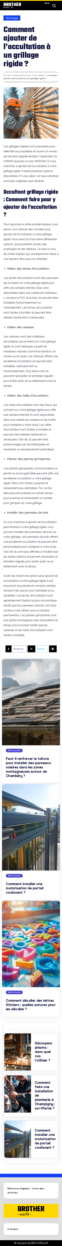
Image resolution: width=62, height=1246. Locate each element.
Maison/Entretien (22, 75)
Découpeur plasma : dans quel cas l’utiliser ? (43, 1052)
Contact (12, 1229)
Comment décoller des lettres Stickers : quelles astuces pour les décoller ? (31, 1004)
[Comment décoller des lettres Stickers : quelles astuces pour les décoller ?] (31, 944)
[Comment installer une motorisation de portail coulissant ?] (31, 827)
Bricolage (12, 18)
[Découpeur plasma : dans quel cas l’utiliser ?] (17, 1052)
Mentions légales (18, 1188)
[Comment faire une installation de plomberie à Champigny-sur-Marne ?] (17, 1094)
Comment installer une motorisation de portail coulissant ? (24, 888)
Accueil (7, 75)
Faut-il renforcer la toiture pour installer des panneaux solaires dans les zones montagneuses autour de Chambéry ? (28, 767)
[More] (53, 648)
